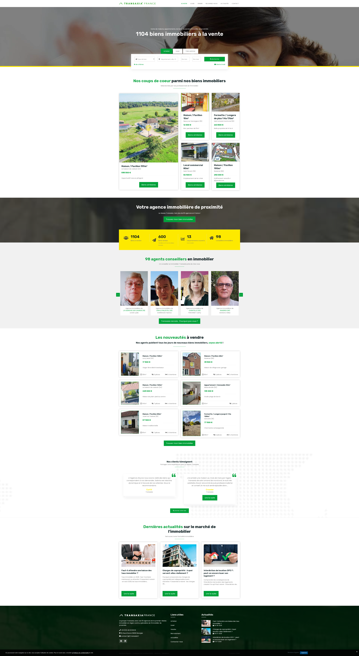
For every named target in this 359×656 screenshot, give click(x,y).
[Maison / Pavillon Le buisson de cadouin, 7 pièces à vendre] (130, 393)
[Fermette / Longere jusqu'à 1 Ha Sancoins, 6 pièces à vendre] (192, 423)
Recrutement (176, 633)
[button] (144, 59)
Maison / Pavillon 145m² (152, 385)
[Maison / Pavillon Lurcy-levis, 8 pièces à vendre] (130, 364)
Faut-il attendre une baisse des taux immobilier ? (136, 571)
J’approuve (304, 652)
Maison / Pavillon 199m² (134, 166)
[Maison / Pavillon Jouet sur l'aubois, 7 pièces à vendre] (130, 422)
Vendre (200, 3)
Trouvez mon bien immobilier (179, 219)
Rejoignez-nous (211, 3)
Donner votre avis (180, 511)
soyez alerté (215, 342)
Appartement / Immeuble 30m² (217, 385)
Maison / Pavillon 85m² (152, 414)
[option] (134, 293)
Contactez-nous (177, 642)
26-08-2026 (218, 625)
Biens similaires (148, 184)
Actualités (225, 3)
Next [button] (241, 295)
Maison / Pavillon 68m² (213, 356)
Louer (192, 3)
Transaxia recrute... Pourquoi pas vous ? (179, 321)
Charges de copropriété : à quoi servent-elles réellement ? (177, 571)
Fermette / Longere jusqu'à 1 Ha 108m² (217, 415)
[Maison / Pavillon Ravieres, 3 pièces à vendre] (192, 364)
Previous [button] (118, 295)
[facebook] (121, 641)
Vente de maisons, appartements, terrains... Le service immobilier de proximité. (179, 29)
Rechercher (215, 59)
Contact (235, 3)
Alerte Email (220, 64)
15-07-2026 (217, 642)
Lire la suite (149, 497)
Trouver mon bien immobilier (179, 443)
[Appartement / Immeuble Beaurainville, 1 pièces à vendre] (192, 393)
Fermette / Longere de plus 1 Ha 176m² (225, 117)
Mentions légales (293, 652)
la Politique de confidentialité (80, 652)
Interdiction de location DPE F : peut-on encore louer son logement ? (219, 573)
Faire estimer (190, 51)
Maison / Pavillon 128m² (152, 356)
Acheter (184, 3)
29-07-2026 (218, 633)
